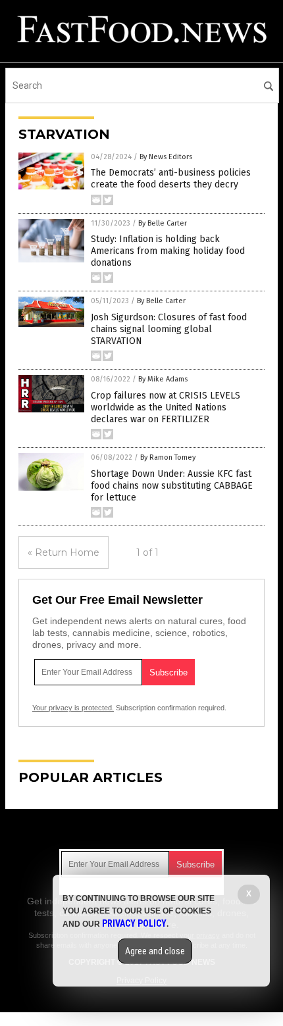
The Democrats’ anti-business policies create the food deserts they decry (171, 178)
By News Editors (166, 157)
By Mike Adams (163, 379)
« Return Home (63, 552)
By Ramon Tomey (167, 457)
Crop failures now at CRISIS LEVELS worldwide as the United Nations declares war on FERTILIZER (165, 407)
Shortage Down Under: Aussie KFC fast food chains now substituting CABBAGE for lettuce (172, 485)
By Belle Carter (162, 223)
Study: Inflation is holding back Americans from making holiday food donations (168, 250)
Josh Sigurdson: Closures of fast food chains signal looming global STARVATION (169, 329)
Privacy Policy (134, 923)
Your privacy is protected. (73, 708)
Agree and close (155, 951)
